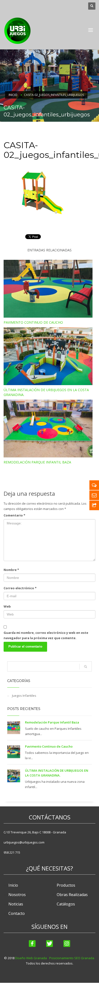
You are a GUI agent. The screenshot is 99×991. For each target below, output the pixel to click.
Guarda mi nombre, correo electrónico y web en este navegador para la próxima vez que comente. (46, 635)
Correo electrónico (20, 588)
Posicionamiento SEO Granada (71, 958)
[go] (85, 667)
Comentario (14, 515)
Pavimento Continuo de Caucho (33, 322)
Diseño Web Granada (31, 958)
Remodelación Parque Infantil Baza (37, 462)
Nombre (11, 570)
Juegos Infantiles (24, 695)
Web (7, 606)
